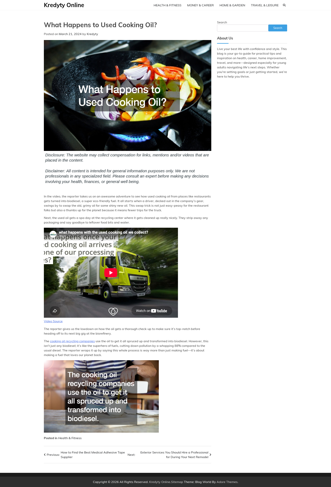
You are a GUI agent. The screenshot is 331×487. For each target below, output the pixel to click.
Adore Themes (227, 482)
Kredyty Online (64, 5)
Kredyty (92, 34)
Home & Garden (232, 5)
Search (222, 22)
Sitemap (177, 482)
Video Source (53, 321)
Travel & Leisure (265, 5)
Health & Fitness (167, 5)
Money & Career (200, 5)
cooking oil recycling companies (72, 341)
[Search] (284, 5)
